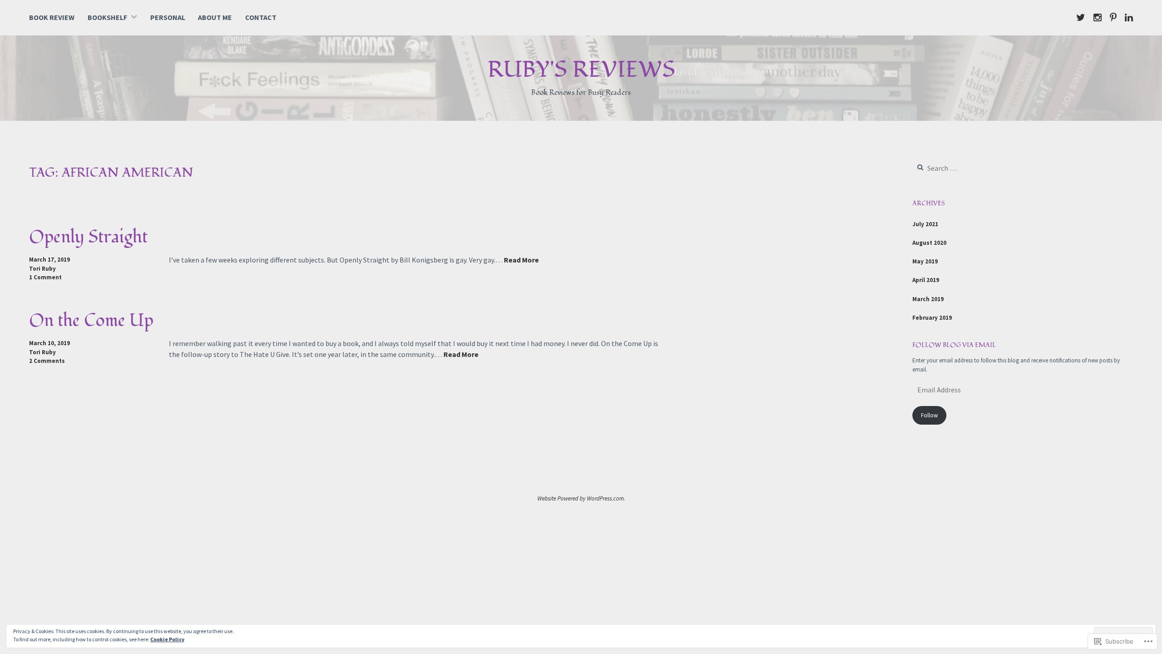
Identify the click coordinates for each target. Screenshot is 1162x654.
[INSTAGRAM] (1097, 17)
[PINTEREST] (1113, 17)
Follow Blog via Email (954, 345)
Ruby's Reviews (581, 69)
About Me (215, 17)
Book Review (51, 17)
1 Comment (45, 277)
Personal (167, 17)
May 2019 (925, 261)
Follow (929, 415)
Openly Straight (88, 237)
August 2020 (929, 243)
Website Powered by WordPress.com (580, 498)
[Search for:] (968, 169)
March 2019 (928, 299)
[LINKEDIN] (1129, 17)
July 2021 (925, 224)
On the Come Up (91, 320)
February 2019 (932, 318)
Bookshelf (107, 17)
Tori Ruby (42, 268)
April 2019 (925, 280)
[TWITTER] (1080, 17)
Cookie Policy (167, 639)
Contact (260, 17)
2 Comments (47, 361)
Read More (521, 260)
